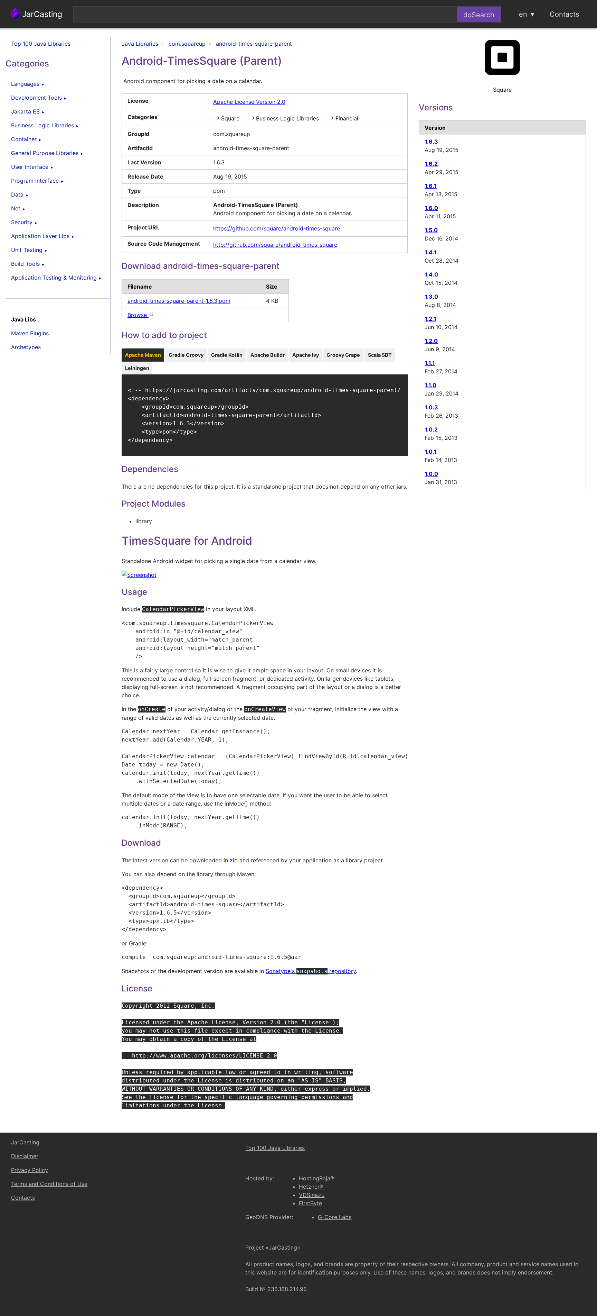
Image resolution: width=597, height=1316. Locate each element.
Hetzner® (311, 1186)
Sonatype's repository (311, 971)
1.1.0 (430, 385)
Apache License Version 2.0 (249, 101)
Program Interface (35, 180)
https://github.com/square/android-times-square (276, 228)
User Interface (29, 166)
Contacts (564, 14)
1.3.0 (431, 296)
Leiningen (137, 368)
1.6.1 (431, 185)
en (523, 14)
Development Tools (36, 97)
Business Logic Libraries (42, 125)
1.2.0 (431, 340)
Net (15, 208)
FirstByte (310, 1203)
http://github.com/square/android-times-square (275, 244)
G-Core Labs (334, 1217)
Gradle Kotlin (227, 355)
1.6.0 (431, 208)
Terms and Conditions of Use (49, 1183)
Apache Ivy (305, 355)
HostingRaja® (316, 1178)
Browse (138, 314)
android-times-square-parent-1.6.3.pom (178, 300)
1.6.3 (431, 141)
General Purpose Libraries (44, 152)
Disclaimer (24, 1156)
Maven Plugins (30, 333)
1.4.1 (431, 252)
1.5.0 (431, 230)
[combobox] (265, 14)
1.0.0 (431, 473)
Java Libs (23, 319)
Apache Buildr (267, 355)
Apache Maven (143, 355)
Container (24, 139)
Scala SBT (380, 355)
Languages (25, 83)
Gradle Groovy (186, 355)
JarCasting (41, 14)
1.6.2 (431, 163)
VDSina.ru (311, 1194)
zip (234, 860)
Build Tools (25, 263)
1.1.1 (430, 363)
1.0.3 (431, 407)
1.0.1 (431, 451)
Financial (346, 118)
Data (17, 194)
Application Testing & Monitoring (54, 277)
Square (230, 118)
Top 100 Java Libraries (40, 43)
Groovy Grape (343, 355)
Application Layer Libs (40, 236)
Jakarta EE (25, 111)
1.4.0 (431, 274)
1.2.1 (430, 318)
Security (21, 222)
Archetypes (26, 347)
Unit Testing (26, 249)
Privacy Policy (29, 1170)
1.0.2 (431, 429)
